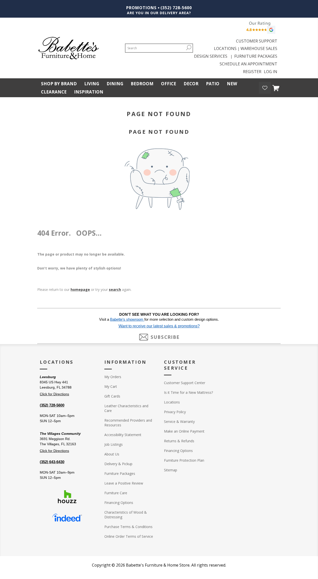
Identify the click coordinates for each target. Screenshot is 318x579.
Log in (270, 71)
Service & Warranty (179, 421)
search (115, 289)
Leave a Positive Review (123, 483)
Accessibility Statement (122, 434)
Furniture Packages (119, 473)
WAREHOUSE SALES (258, 48)
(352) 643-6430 (52, 462)
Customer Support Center (184, 382)
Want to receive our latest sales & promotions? (159, 326)
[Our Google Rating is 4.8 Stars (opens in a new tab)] (260, 29)
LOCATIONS (225, 48)
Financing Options (118, 502)
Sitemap (170, 470)
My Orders (112, 376)
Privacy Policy (175, 411)
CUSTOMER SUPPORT (256, 41)
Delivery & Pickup (118, 463)
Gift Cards (112, 396)
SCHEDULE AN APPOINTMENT (248, 64)
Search (189, 47)
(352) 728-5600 (176, 7)
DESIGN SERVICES (211, 56)
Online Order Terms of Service (128, 536)
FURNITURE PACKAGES (255, 56)
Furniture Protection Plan (184, 460)
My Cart (110, 386)
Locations (172, 402)
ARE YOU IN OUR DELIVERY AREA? (159, 12)
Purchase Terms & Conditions (128, 526)
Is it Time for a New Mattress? (188, 392)
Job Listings (113, 444)
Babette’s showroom (127, 319)
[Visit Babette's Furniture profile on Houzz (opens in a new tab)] (67, 497)
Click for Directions (54, 394)
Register (252, 71)
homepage (80, 289)
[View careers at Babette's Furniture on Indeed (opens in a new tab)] (67, 518)
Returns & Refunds (179, 441)
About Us (111, 454)
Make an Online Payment (184, 431)
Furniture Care (115, 492)
